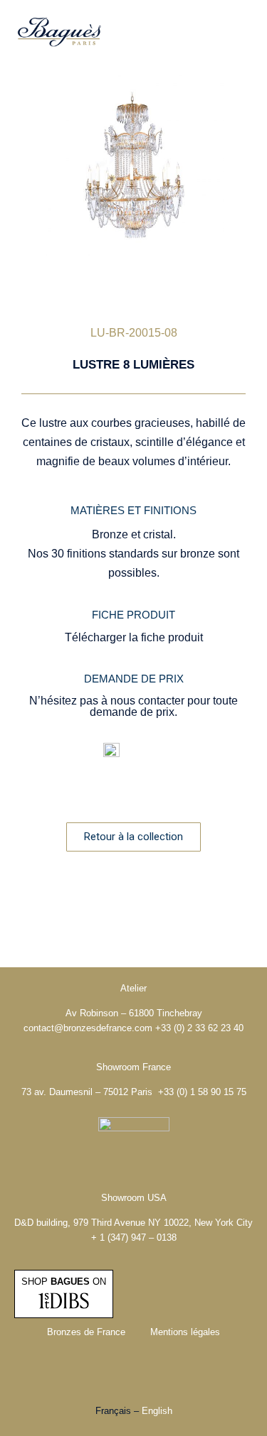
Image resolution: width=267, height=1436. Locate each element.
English (157, 1410)
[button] (242, 31)
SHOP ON (63, 1281)
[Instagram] (153, 1372)
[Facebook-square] (114, 1372)
